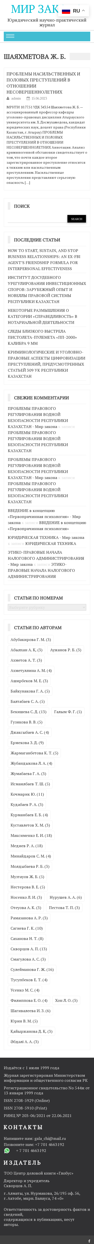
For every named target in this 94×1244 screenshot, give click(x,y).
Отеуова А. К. (26, 907)
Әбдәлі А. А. (25, 1041)
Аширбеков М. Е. (29, 680)
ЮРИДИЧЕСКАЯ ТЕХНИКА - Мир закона (46, 537)
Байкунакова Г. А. (30, 691)
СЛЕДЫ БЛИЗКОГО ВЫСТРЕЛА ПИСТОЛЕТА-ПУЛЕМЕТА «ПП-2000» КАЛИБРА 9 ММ (42, 337)
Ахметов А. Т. (26, 660)
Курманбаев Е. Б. (29, 815)
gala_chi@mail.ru (50, 1138)
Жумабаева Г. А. (28, 773)
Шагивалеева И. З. (30, 1010)
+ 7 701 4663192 (31, 1150)
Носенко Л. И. (26, 897)
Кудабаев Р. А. (27, 804)
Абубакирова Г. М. (31, 639)
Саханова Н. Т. (27, 938)
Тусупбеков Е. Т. (29, 979)
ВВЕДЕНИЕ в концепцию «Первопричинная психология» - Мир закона (44, 516)
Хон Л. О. (66, 1000)
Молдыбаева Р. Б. (30, 866)
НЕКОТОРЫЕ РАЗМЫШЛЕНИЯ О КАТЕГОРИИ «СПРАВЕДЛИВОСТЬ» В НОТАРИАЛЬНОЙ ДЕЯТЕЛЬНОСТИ (42, 316)
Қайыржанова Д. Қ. (31, 1031)
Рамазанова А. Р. (29, 918)
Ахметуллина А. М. (31, 670)
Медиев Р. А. (27, 845)
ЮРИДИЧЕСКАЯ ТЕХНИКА (50, 543)
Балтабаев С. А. (28, 701)
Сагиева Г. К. (27, 928)
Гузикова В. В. (26, 722)
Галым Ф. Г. (68, 711)
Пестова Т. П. (64, 907)
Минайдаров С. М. (31, 856)
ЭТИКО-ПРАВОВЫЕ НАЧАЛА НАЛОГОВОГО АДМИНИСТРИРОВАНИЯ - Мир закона (46, 558)
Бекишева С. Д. (28, 711)
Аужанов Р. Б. (65, 650)
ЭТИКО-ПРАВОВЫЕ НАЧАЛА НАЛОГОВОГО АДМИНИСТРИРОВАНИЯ (41, 570)
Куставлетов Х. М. (30, 825)
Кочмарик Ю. (27, 794)
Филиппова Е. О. (29, 1000)
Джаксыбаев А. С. (30, 732)
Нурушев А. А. (66, 897)
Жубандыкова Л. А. (31, 763)
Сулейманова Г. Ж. (32, 969)
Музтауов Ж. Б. (27, 876)
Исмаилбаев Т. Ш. (30, 784)
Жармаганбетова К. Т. (34, 753)
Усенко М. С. (25, 990)
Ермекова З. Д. (27, 742)
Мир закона (47, 8)
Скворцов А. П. (29, 949)
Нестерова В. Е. (28, 887)
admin (16, 98)
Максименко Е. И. (31, 835)
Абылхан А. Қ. (26, 650)
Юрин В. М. (24, 1021)
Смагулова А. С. (28, 959)
